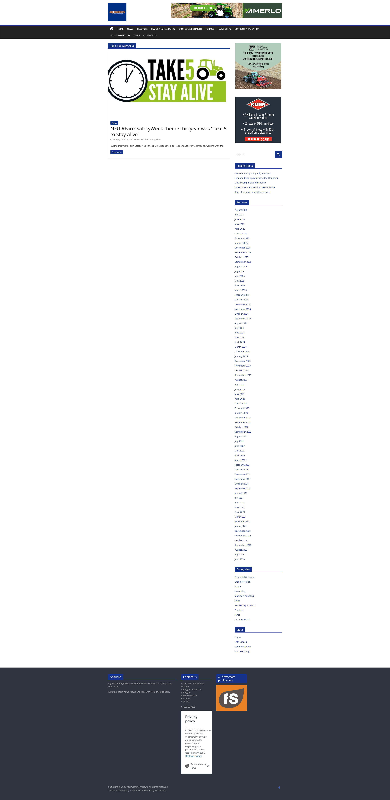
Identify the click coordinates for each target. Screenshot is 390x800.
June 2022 (240, 445)
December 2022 (243, 417)
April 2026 (240, 228)
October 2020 (241, 540)
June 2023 (240, 389)
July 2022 (239, 441)
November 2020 (243, 535)
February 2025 (242, 294)
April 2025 (240, 285)
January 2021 (241, 526)
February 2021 (242, 521)
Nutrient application (246, 28)
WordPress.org (242, 651)
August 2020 (241, 549)
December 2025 (243, 247)
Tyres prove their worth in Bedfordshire (255, 187)
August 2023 (241, 379)
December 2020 (243, 530)
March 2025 (241, 290)
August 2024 (241, 323)
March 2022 (241, 460)
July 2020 (239, 554)
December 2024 (243, 304)
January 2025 (241, 299)
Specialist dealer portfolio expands (253, 192)
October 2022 (241, 427)
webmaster (134, 139)
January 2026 (241, 242)
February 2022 (242, 464)
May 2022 (239, 450)
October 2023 (241, 370)
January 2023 (241, 412)
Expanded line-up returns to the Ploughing (256, 177)
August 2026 (241, 209)
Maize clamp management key (250, 182)
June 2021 (240, 502)
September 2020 (243, 545)
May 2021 (239, 507)
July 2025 (239, 271)
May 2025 (239, 280)
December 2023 (243, 360)
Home (120, 28)
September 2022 (243, 431)
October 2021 (241, 483)
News (130, 28)
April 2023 (240, 398)
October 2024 (241, 313)
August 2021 (241, 493)
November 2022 (243, 422)
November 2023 (243, 365)
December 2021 (243, 474)
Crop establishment (190, 28)
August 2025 (241, 266)
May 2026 (239, 224)
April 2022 (240, 455)
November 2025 (243, 252)
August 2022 (241, 436)
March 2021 (241, 516)
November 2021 (243, 479)
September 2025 (243, 261)
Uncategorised (242, 619)
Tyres (136, 35)
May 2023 (239, 394)
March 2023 (241, 403)
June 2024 (240, 332)
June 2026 (240, 219)
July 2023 (239, 384)
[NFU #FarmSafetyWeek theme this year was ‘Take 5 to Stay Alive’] (169, 52)
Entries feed (241, 641)
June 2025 (240, 276)
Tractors (142, 28)
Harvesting (224, 28)
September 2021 (243, 488)
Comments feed (243, 646)
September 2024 (243, 318)
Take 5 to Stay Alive (152, 139)
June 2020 (240, 559)
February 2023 (242, 408)
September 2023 (243, 375)
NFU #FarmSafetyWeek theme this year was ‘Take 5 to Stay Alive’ (168, 131)
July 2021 (239, 497)
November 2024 (243, 309)
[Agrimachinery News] (111, 29)
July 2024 (239, 327)
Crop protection (120, 35)
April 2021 (240, 512)
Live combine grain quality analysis (252, 173)
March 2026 (241, 233)
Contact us (150, 35)
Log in (238, 637)
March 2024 (241, 346)
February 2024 (242, 351)
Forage (210, 28)
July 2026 (239, 214)
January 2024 (241, 356)
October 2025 (241, 257)
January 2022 (241, 469)
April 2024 (240, 342)
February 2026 (242, 238)
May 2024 (239, 337)
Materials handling (163, 28)
